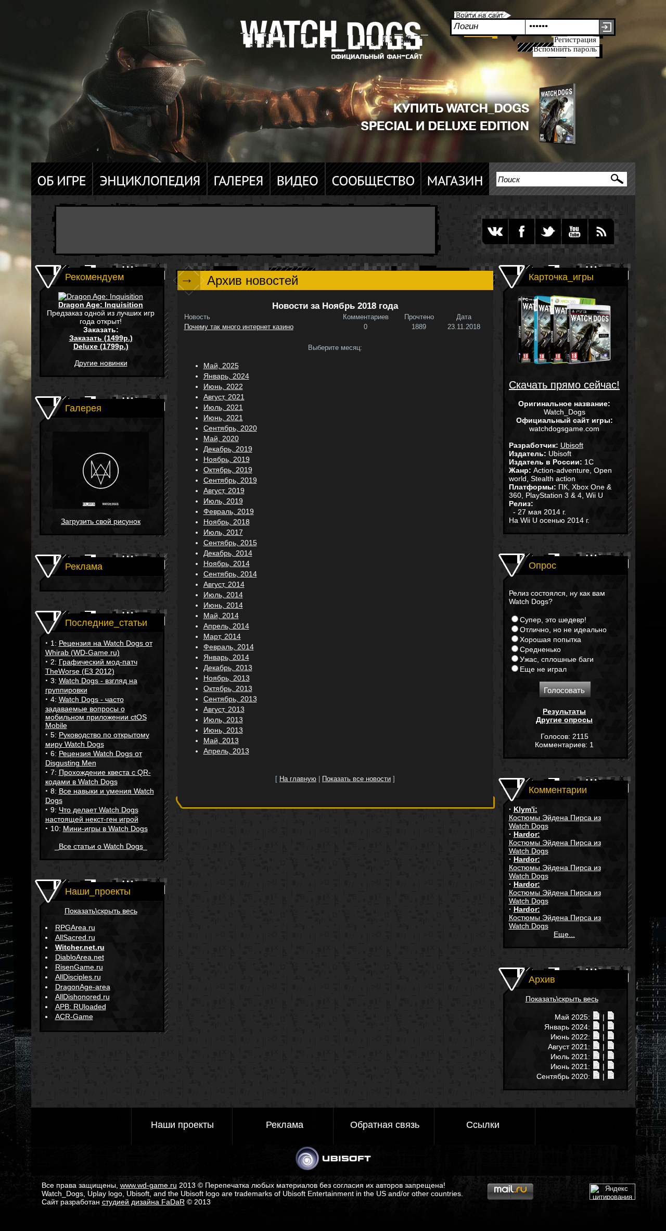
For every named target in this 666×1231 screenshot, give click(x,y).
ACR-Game (74, 1016)
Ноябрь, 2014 (226, 563)
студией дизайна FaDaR (143, 1202)
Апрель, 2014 (226, 626)
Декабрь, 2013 (227, 667)
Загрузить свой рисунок (100, 521)
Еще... (564, 934)
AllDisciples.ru (78, 977)
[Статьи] (611, 1017)
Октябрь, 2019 (227, 470)
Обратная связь (384, 1125)
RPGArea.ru (75, 927)
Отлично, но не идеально (563, 629)
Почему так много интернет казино (238, 327)
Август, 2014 (224, 584)
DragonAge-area (82, 987)
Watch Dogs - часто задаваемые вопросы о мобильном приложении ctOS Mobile (96, 712)
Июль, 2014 (223, 595)
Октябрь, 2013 (227, 688)
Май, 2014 (221, 615)
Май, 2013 (221, 740)
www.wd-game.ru (148, 1185)
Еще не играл (543, 669)
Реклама (284, 1125)
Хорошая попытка (550, 639)
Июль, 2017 (223, 532)
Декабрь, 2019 (227, 449)
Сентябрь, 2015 (230, 542)
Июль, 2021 (223, 407)
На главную (297, 779)
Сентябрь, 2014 (230, 574)
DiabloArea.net (79, 957)
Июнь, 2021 (223, 417)
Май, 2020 (221, 438)
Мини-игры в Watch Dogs (105, 828)
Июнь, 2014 (223, 605)
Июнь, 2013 (223, 730)
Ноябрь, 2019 (226, 459)
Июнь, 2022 (223, 386)
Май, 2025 (221, 365)
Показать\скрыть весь (101, 911)
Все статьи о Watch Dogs (101, 846)
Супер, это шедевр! (553, 620)
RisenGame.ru (79, 967)
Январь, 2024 (226, 376)
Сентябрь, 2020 (230, 428)
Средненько (540, 649)
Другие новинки (100, 363)
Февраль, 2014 (228, 647)
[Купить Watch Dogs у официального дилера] (457, 144)
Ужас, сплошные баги (557, 659)
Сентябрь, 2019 (230, 480)
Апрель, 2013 (226, 751)
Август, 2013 (224, 709)
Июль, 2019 (223, 501)
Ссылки (482, 1125)
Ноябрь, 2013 (226, 678)
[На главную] (330, 44)
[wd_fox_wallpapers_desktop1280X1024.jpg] (101, 506)
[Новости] (596, 1017)
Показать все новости (356, 779)
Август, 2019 (224, 490)
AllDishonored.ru (82, 997)
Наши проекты (182, 1125)
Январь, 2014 (226, 657)
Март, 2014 (222, 636)
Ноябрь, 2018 (226, 522)
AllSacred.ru (75, 937)
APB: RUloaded (80, 1006)
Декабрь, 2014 (227, 553)
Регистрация (575, 39)
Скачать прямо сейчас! (564, 385)
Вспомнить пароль (565, 49)
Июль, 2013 (223, 719)
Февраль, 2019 (228, 511)
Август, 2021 (224, 397)
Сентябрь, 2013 (230, 699)
